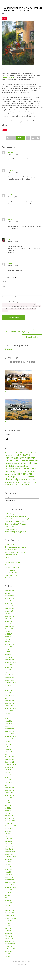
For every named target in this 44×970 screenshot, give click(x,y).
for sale (9, 465)
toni (9, 239)
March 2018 (8, 624)
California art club (11, 455)
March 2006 (8, 933)
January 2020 (9, 606)
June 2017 (8, 631)
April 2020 (8, 603)
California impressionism (18, 456)
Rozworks (8, 565)
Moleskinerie (9, 560)
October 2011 (9, 762)
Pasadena (17, 477)
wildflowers (14, 484)
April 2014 (8, 690)
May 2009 (8, 836)
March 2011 (8, 780)
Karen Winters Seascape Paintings (15, 521)
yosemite (26, 484)
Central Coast (26, 460)
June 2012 (8, 741)
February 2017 (9, 639)
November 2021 (10, 596)
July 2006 (8, 923)
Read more (8, 349)
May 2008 (8, 867)
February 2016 (9, 657)
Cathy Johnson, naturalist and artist (15, 547)
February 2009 (9, 844)
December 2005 (10, 941)
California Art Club (8, 77)
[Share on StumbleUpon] (37, 138)
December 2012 (10, 729)
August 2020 (9, 601)
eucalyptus (19, 463)
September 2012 (10, 736)
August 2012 (9, 739)
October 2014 (9, 680)
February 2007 (9, 905)
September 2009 (10, 826)
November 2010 (10, 790)
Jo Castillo (11, 170)
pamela (10, 152)
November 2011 (10, 759)
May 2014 (8, 688)
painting (9, 476)
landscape (11, 471)
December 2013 (10, 701)
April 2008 (8, 869)
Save (5, 18)
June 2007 (8, 895)
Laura (10, 219)
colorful (35, 461)
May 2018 (8, 619)
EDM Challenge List (11, 514)
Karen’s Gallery (10, 526)
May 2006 (8, 928)
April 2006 (8, 931)
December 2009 (10, 818)
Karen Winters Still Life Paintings (15, 524)
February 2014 (9, 695)
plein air (31, 476)
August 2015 (9, 665)
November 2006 (10, 913)
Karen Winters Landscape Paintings (16, 516)
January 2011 (9, 785)
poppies (23, 479)
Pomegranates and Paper (13, 562)
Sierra (7, 482)
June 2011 (8, 772)
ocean (14, 474)
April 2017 (8, 634)
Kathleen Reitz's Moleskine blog (15, 552)
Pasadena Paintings (11, 529)
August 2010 (9, 798)
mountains (33, 471)
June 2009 (8, 834)
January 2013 (9, 726)
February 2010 (9, 813)
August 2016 (9, 647)
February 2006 (9, 936)
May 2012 (8, 744)
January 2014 (9, 698)
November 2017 (10, 626)
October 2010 (9, 793)
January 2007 (9, 908)
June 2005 (8, 956)
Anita (10, 263)
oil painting (24, 474)
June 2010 (8, 803)
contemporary (10, 463)
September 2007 (10, 887)
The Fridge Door (10, 570)
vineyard (7, 484)
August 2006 (9, 921)
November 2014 (10, 677)
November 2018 (10, 616)
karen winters (27, 468)
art (7, 452)
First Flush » (32, 337)
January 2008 (9, 877)
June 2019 (8, 614)
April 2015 (8, 667)
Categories (8, 497)
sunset (29, 482)
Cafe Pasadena (9, 544)
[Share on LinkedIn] (33, 138)
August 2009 (9, 828)
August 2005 (9, 951)
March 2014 (8, 693)
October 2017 (9, 629)
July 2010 (8, 800)
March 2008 (8, 872)
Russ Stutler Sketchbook (12, 567)
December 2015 (10, 660)
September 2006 (10, 918)
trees (34, 482)
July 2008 (8, 862)
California (31, 452)
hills (26, 466)
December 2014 (10, 675)
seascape (32, 479)
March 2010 (8, 811)
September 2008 (10, 857)
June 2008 (8, 864)
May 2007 (8, 898)
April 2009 (8, 839)
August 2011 (9, 767)
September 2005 (10, 949)
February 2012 (9, 752)
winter (21, 484)
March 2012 (8, 749)
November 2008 (10, 851)
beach (24, 453)
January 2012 (9, 754)
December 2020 (10, 598)
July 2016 (8, 649)
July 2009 (8, 831)
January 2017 (9, 642)
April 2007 (8, 900)
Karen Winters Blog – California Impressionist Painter (23, 9)
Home (2, 14)
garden (17, 466)
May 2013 (8, 716)
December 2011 (10, 757)
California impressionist (20, 459)
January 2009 (9, 846)
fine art (27, 463)
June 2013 (8, 713)
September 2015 (10, 662)
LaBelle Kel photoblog (12, 555)
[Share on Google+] (28, 138)
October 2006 (9, 915)
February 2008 (9, 875)
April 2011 (8, 777)
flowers (34, 463)
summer (23, 482)
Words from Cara (10, 578)
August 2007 (9, 890)
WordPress (26, 966)
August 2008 (9, 859)
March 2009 (8, 841)
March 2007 (8, 903)
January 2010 (9, 816)
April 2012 (8, 747)
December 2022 (10, 590)
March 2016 (8, 654)
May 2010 (8, 805)
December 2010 (10, 788)
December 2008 (10, 849)
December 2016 (10, 644)
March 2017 (8, 637)
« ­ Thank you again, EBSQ (17, 331)
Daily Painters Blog (11, 550)
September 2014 (10, 683)
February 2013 (9, 724)
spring (16, 481)
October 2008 (9, 854)
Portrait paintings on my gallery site (16, 532)
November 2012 (10, 731)
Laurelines (8, 557)
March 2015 (8, 670)
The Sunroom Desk (11, 573)
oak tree (8, 474)
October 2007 (9, 885)
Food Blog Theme (22, 964)
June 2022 (8, 593)
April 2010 (8, 808)
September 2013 (10, 708)
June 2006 (8, 926)
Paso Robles (24, 477)
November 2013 (10, 703)
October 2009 (9, 823)
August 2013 (9, 711)
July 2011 (8, 770)
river (26, 479)
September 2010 (10, 795)
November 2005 (10, 944)
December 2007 (10, 880)
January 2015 (9, 672)
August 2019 (9, 611)
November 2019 (10, 608)
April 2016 (8, 652)
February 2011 (9, 782)
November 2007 (10, 882)
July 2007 (8, 892)
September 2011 (10, 764)
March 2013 (8, 721)
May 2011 (8, 775)
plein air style (12, 479)
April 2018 (8, 621)
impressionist (11, 468)
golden (21, 466)
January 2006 (9, 939)
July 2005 (8, 954)
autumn (19, 452)
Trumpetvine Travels (11, 575)
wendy (10, 195)
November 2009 (10, 821)
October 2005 (9, 946)
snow (11, 482)
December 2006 (10, 910)
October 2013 (9, 706)
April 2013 (8, 718)
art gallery (12, 453)
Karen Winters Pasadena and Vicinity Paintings (19, 519)
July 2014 (8, 685)
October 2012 (9, 734)
